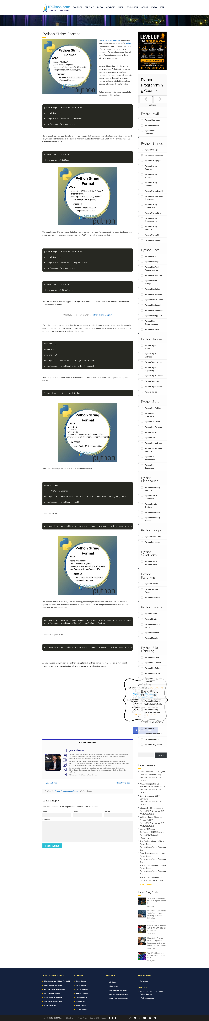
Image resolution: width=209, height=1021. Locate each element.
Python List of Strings (151, 282)
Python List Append (153, 316)
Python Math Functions (150, 132)
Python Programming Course (66, 791)
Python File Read (152, 657)
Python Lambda (151, 584)
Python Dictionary (152, 512)
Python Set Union (152, 422)
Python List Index (152, 289)
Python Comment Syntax (152, 625)
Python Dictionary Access (152, 519)
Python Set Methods (153, 443)
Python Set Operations (149, 466)
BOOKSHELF (132, 7)
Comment (47, 819)
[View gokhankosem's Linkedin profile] (65, 774)
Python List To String (154, 300)
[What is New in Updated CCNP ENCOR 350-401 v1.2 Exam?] (142, 929)
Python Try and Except (151, 590)
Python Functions (152, 597)
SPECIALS (89, 7)
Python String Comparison (151, 206)
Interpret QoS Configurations (151, 808)
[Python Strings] (146, 99)
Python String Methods (151, 228)
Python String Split (123, 783)
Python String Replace (151, 175)
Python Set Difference (149, 414)
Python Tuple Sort (152, 381)
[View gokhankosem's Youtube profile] (65, 755)
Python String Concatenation (151, 219)
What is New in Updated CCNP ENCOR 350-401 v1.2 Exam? (156, 928)
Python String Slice (153, 235)
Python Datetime (152, 739)
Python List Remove (153, 275)
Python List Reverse (153, 294)
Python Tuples (151, 392)
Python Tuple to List (153, 362)
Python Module (151, 638)
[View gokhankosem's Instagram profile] (65, 760)
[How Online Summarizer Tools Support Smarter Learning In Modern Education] (142, 914)
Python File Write (152, 673)
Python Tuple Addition (150, 347)
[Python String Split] (160, 99)
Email (76, 811)
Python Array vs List (153, 745)
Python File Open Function (152, 680)
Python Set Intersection (150, 458)
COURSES (77, 7)
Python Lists (150, 256)
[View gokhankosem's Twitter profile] (65, 769)
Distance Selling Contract (98, 1018)
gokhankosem (76, 750)
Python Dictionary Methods (152, 488)
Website (107, 811)
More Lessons (146, 884)
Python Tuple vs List (153, 387)
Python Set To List (153, 408)
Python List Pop (151, 262)
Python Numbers (152, 125)
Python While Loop (153, 537)
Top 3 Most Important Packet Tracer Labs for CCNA (156, 955)
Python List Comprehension (151, 322)
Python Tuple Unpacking (150, 369)
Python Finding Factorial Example (152, 710)
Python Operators (152, 120)
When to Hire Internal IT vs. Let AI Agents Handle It (156, 900)
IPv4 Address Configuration (151, 877)
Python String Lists (153, 240)
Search (161, 755)
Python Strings (50, 783)
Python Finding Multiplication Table (153, 702)
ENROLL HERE (157, 7)
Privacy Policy (82, 1018)
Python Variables (152, 633)
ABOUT (144, 7)
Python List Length (153, 305)
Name (45, 811)
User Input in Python (154, 734)
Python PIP (149, 728)
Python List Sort (152, 329)
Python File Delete (152, 668)
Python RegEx (151, 619)
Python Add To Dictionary (151, 497)
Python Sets (150, 438)
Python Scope (151, 614)
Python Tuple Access (154, 376)
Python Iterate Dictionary (151, 505)
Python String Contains (151, 184)
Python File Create (153, 663)
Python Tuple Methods (150, 355)
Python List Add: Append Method (152, 268)
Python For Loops (152, 542)
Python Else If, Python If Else (151, 562)
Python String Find (153, 213)
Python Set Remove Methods (153, 449)
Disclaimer (69, 1018)
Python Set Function (153, 427)
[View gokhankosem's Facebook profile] (65, 750)
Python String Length (154, 191)
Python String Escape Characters (154, 197)
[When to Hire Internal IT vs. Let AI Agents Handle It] (142, 901)
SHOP (121, 7)
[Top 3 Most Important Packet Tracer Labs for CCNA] (142, 956)
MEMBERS (110, 7)
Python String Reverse (151, 167)
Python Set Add (151, 432)
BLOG (100, 7)
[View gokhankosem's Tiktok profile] (65, 765)
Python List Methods (154, 310)
